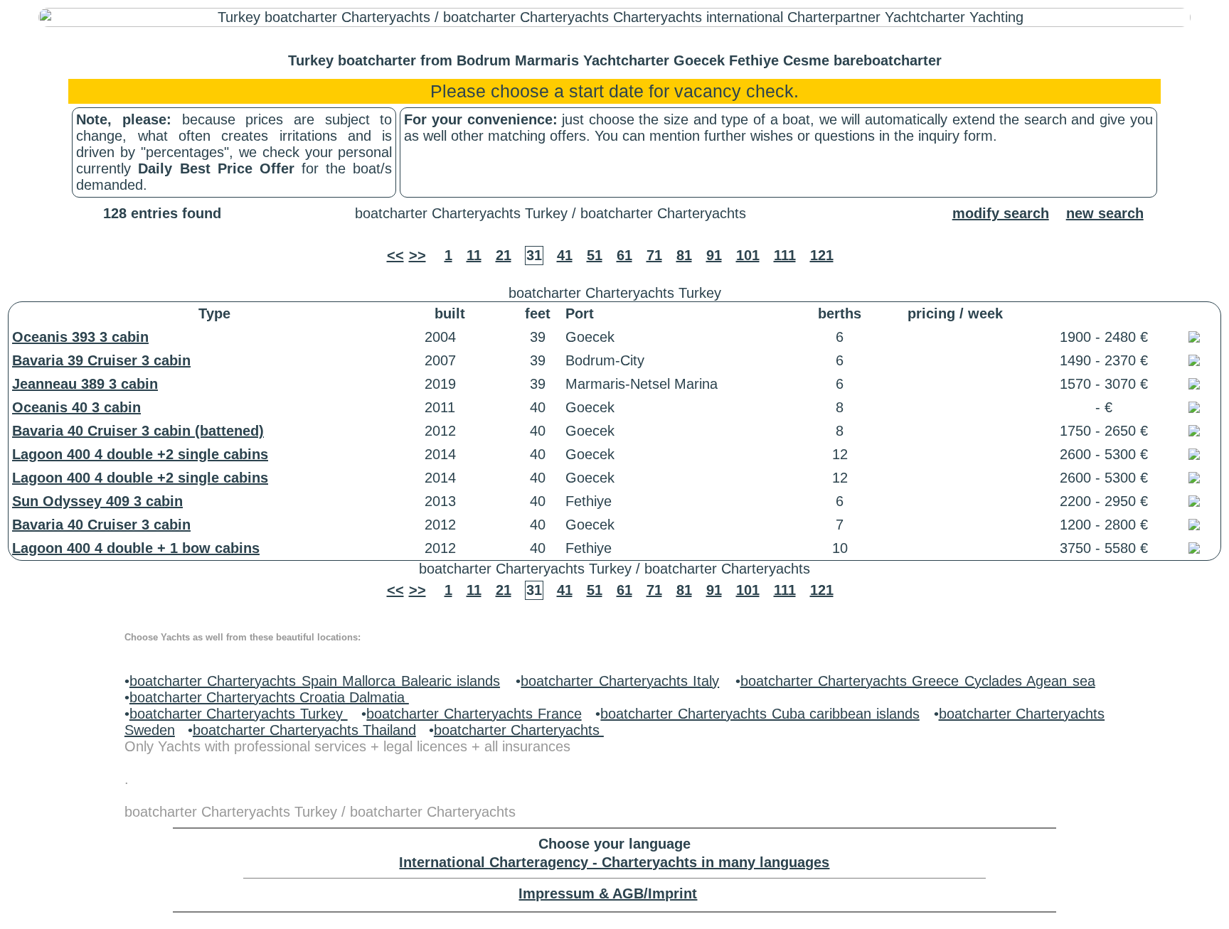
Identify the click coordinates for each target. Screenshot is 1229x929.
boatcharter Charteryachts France (473, 713)
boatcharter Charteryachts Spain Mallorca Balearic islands (314, 681)
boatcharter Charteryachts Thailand (304, 730)
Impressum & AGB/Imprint (607, 893)
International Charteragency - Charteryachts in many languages (614, 862)
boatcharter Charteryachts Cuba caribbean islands (759, 713)
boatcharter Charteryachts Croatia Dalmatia (269, 697)
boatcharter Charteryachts (519, 730)
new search (1105, 213)
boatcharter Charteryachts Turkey (238, 713)
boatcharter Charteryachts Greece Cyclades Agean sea (917, 681)
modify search (1000, 213)
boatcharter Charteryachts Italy (620, 681)
